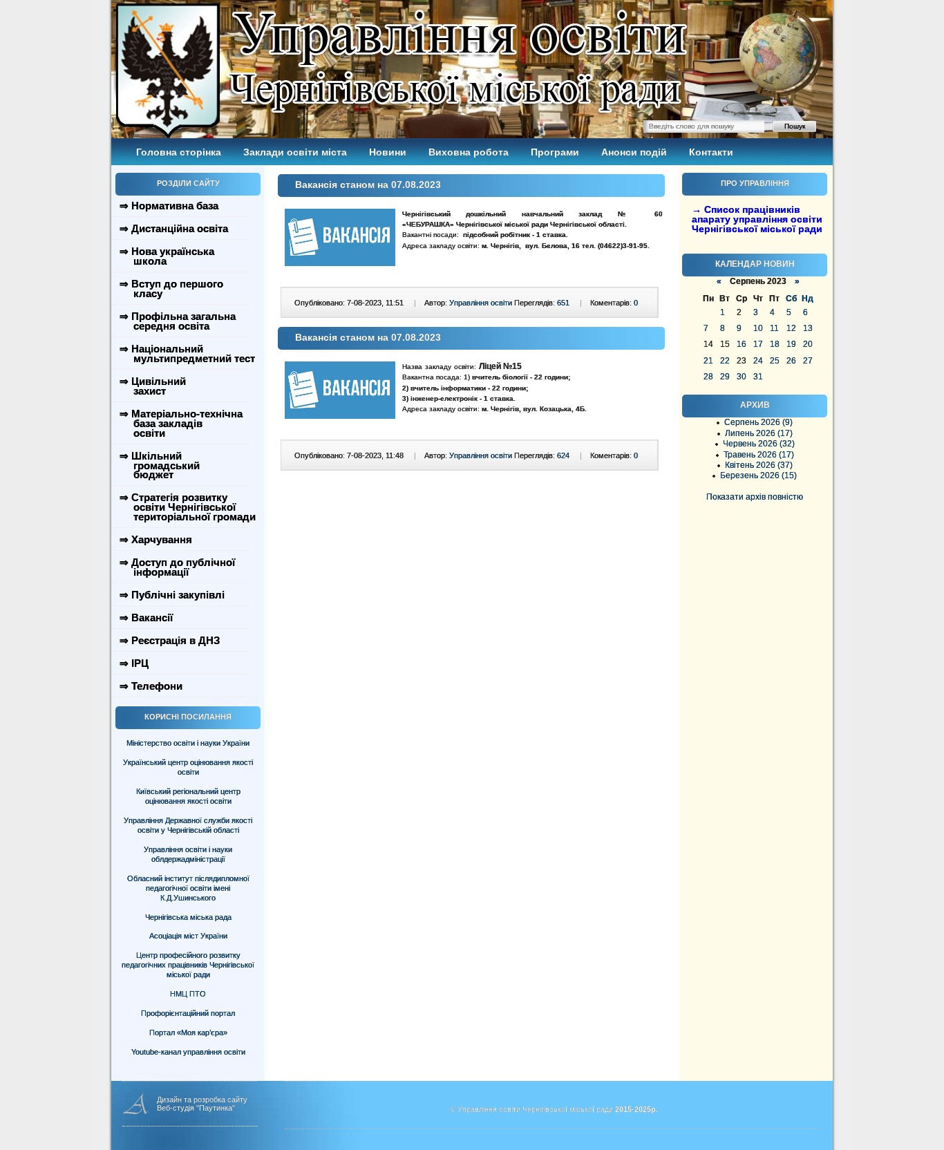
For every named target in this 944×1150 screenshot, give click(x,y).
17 (758, 344)
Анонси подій (634, 152)
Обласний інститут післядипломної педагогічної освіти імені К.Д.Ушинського (188, 888)
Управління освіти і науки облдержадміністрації (188, 854)
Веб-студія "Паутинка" (196, 1108)
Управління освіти (480, 303)
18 (775, 344)
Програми (555, 152)
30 (741, 376)
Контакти (711, 152)
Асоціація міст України (188, 936)
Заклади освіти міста (295, 152)
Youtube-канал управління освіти (188, 1052)
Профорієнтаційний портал (188, 1013)
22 (725, 361)
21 (708, 361)
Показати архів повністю (754, 497)
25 (775, 361)
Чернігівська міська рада (188, 917)
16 (741, 344)
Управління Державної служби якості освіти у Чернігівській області (188, 825)
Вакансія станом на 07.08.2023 (368, 184)
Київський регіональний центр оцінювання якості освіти (188, 796)
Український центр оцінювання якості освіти (188, 767)
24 (758, 361)
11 (774, 328)
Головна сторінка (178, 152)
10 (758, 328)
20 (808, 344)
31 (758, 376)
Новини (387, 152)
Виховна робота (468, 152)
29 (725, 376)
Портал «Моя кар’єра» (188, 1032)
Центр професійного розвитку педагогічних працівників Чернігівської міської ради (188, 965)
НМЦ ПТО (188, 994)
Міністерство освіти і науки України (187, 743)
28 (708, 376)
